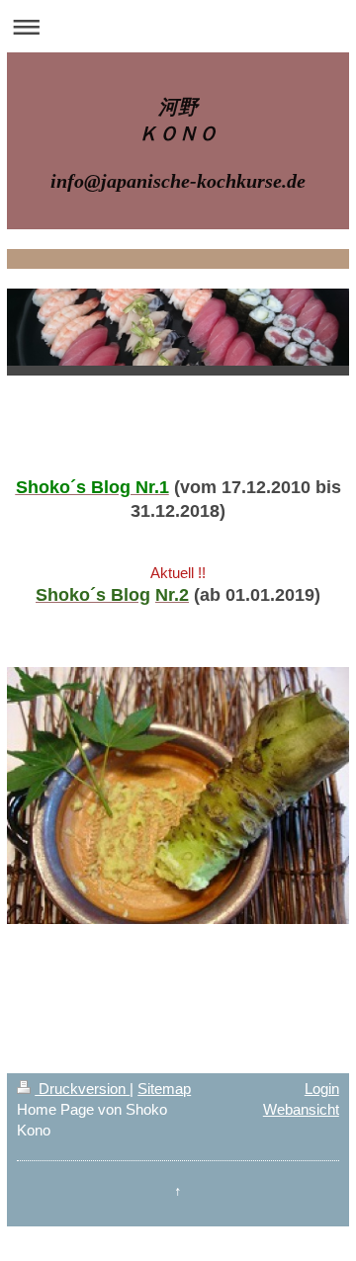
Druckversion (82, 1088)
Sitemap (164, 1088)
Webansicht (301, 1109)
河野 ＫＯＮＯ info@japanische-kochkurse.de (178, 144)
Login (322, 1088)
